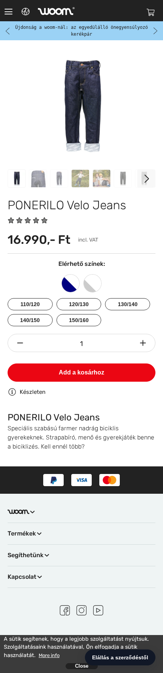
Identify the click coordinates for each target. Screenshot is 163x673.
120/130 (79, 304)
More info (49, 655)
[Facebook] (65, 609)
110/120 (30, 304)
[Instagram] (81, 609)
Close (81, 666)
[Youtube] (98, 609)
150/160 (79, 320)
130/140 (128, 304)
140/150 (30, 320)
